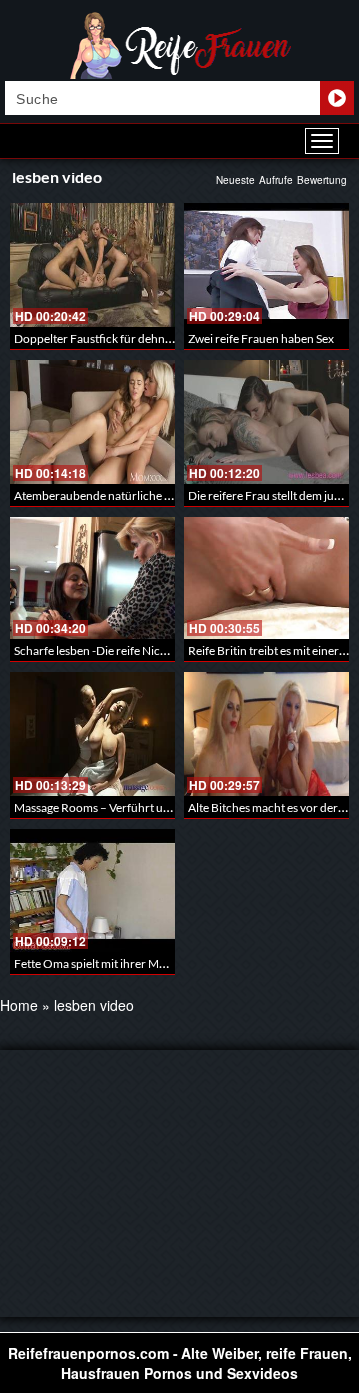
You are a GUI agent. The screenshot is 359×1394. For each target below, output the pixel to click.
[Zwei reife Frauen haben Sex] (266, 265)
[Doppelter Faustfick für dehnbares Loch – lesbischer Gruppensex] (92, 265)
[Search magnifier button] (337, 98)
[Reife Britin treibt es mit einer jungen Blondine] (266, 578)
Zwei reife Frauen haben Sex (261, 338)
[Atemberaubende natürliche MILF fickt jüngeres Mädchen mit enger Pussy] (92, 422)
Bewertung (322, 180)
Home (19, 1005)
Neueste (235, 180)
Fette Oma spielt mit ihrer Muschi (100, 963)
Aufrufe (276, 180)
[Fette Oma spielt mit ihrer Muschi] (92, 890)
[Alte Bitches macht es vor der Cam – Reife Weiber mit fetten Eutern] (266, 734)
